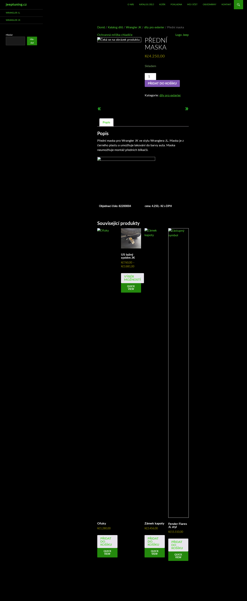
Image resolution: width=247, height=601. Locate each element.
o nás (131, 4)
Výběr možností (132, 278)
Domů (101, 27)
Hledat (9, 35)
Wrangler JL (13, 13)
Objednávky (209, 4)
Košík (162, 4)
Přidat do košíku (162, 83)
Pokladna (176, 4)
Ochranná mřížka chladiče (114, 34)
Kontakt (226, 4)
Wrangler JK (133, 27)
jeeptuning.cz (16, 4)
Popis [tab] (106, 122)
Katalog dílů (146, 4)
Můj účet (192, 4)
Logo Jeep (182, 34)
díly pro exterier (154, 27)
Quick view (107, 552)
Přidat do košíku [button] (106, 541)
